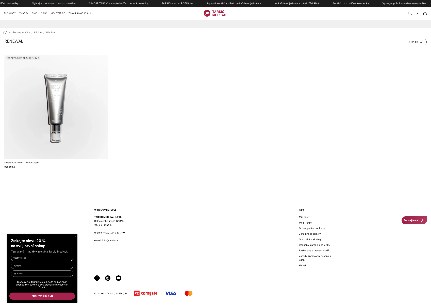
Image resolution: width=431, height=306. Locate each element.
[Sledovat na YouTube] (118, 278)
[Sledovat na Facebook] (97, 278)
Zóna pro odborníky (310, 233)
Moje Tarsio (305, 222)
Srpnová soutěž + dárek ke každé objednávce (233, 3)
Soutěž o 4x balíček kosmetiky (351, 3)
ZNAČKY (23, 13)
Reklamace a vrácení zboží (314, 250)
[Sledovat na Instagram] (107, 278)
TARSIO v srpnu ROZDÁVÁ (177, 3)
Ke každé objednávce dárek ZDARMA (297, 3)
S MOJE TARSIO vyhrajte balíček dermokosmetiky (118, 3)
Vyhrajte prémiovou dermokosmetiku (54, 3)
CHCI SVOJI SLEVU (42, 296)
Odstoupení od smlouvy (312, 228)
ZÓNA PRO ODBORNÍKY (81, 13)
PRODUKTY (10, 13)
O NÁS (44, 13)
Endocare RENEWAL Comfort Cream (21, 162)
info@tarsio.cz (110, 240)
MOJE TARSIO (58, 13)
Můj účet (304, 216)
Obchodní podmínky (310, 239)
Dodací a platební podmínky (314, 244)
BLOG (35, 13)
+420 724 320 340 (114, 232)
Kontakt (303, 265)
